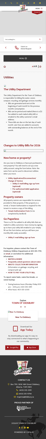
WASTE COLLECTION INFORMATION (23, 264)
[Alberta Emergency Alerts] (24, 408)
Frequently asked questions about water (24, 262)
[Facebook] (20, 428)
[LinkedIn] (25, 428)
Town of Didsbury (23, 9)
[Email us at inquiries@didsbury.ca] (17, 3)
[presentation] (5, 47)
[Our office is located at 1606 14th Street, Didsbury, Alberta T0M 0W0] (5, 3)
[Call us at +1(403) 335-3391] (11, 3)
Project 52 (37, 12)
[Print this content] (40, 66)
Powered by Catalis (23, 432)
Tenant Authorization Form (19, 211)
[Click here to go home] (5, 66)
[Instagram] (22, 428)
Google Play (14, 347)
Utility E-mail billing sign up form (21, 237)
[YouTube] (28, 428)
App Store (32, 347)
